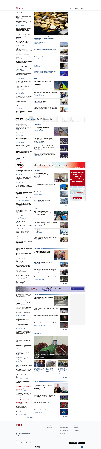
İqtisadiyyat (37, 124)
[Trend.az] (19, 8)
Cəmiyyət (37, 170)
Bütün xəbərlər (64, 113)
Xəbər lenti (19, 13)
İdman (36, 381)
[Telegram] (26, 443)
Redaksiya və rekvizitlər (64, 427)
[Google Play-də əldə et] (81, 443)
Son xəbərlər (49, 425)
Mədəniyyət (37, 333)
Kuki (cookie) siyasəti (77, 430)
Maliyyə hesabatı (63, 433)
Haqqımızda (62, 425)
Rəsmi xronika (49, 427)
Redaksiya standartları (64, 430)
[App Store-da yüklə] (73, 443)
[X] (22, 443)
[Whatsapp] (17, 443)
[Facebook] (19, 443)
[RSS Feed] (31, 443)
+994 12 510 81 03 (18, 434)
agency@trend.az (18, 435)
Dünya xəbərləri (39, 248)
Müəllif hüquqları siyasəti (78, 428)
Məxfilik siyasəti (76, 427)
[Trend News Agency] (19, 425)
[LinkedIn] (28, 443)
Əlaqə (61, 428)
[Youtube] (24, 443)
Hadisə (36, 294)
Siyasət (36, 78)
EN (80, 446)
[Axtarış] (68, 8)
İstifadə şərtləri (76, 425)
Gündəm (36, 208)
